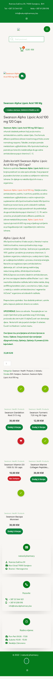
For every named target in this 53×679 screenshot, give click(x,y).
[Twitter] (31, 18)
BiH (11, 374)
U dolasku (38, 370)
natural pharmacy (26, 555)
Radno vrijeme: (26, 630)
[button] (26, 661)
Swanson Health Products (22, 370)
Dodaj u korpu (14, 427)
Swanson (25, 374)
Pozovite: (26, 593)
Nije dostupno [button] (14, 478)
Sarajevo (17, 374)
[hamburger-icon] (47, 29)
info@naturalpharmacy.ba (26, 13)
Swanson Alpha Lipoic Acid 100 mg (19, 190)
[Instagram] (26, 18)
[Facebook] (22, 18)
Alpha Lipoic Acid (35, 219)
